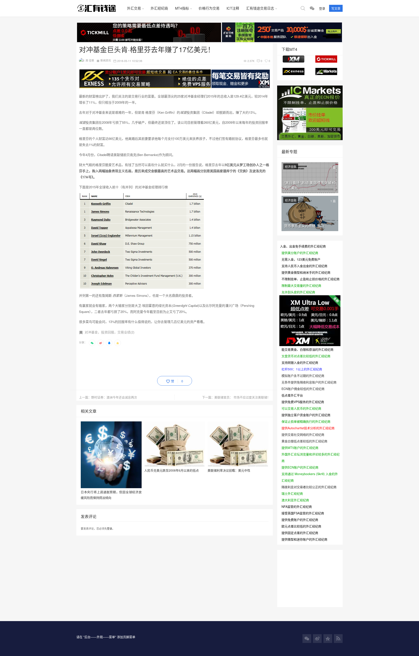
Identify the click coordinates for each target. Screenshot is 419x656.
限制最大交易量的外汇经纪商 (301, 285)
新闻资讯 (105, 60)
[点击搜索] (303, 8)
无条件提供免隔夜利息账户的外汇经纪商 (309, 382)
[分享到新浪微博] (100, 343)
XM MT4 (293, 59)
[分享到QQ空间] (117, 343)
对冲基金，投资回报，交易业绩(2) (109, 332)
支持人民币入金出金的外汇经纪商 (304, 266)
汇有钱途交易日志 (260, 8)
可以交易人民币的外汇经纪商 (301, 408)
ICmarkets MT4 (326, 71)
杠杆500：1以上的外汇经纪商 (302, 369)
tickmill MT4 (326, 59)
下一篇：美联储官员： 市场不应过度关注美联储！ (236, 397)
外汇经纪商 (159, 8)
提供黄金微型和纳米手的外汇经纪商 (306, 272)
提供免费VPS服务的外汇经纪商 (303, 402)
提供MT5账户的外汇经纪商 (300, 447)
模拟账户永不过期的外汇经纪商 (303, 375)
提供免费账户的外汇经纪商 (300, 519)
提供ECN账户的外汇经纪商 (300, 467)
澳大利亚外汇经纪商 (295, 500)
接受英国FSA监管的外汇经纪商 (303, 513)
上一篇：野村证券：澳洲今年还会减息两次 (108, 397)
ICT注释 (233, 8)
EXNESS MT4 (293, 71)
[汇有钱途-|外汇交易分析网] (100, 8)
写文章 (335, 8)
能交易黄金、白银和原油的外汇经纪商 (307, 349)
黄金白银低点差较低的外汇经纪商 (304, 441)
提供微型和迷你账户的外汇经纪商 (304, 539)
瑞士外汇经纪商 (292, 493)
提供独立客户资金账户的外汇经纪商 (306, 415)
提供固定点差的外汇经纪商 (300, 533)
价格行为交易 (209, 8)
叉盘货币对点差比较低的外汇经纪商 (306, 356)
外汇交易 (134, 8)
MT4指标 (182, 8)
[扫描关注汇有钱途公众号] (312, 8)
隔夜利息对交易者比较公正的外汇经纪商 (309, 487)
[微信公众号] (306, 638)
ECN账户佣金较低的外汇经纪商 (303, 388)
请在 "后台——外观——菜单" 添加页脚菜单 (105, 637)
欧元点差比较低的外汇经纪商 (301, 526)
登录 (322, 8)
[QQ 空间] (327, 638)
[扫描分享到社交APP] (92, 343)
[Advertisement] (158, 360)
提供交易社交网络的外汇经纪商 (303, 434)
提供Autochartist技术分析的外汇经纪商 (308, 428)
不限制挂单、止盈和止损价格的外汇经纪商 (311, 279)
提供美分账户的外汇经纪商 (300, 253)
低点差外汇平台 (292, 395)
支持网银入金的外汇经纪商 (300, 362)
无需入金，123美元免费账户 (301, 259)
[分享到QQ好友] (109, 343)
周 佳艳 (90, 60)
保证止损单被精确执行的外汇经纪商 (306, 421)
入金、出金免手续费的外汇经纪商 (303, 246)
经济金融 (290, 166)
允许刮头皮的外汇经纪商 (298, 292)
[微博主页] (317, 638)
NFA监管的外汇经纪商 (297, 506)
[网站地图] (338, 638)
